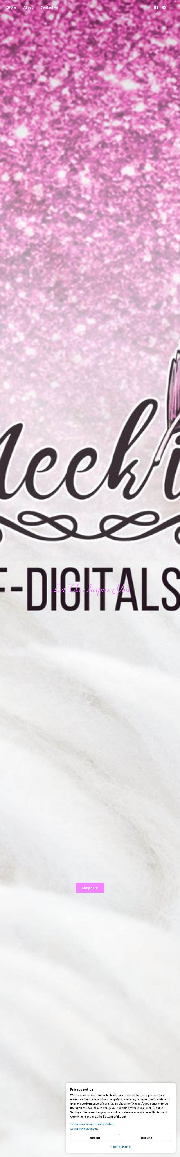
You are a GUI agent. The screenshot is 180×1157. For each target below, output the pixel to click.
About (28, 7)
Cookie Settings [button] (120, 1147)
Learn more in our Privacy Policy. (92, 1124)
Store (11, 7)
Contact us (49, 7)
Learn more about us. (84, 1128)
